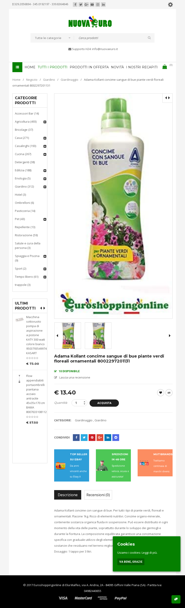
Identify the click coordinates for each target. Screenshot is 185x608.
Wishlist (160, 392)
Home (16, 80)
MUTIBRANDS (163, 454)
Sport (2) (20, 268)
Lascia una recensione (74, 377)
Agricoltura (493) (26, 121)
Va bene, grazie (130, 561)
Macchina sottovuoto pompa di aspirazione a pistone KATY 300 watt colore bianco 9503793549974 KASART (35, 335)
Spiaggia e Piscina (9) (27, 258)
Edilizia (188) (23, 170)
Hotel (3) (20, 195)
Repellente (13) (25, 227)
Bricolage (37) (24, 130)
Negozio (31, 80)
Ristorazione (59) (26, 235)
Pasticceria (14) (25, 211)
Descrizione (68, 494)
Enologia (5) (22, 178)
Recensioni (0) (98, 494)
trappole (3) (22, 285)
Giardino (49, 80)
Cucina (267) (23, 154)
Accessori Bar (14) (27, 113)
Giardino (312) (24, 186)
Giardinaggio (69, 80)
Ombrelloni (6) (24, 203)
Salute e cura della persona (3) (27, 245)
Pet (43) (20, 219)
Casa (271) (22, 138)
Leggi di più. (149, 553)
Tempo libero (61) (26, 277)
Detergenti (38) (25, 162)
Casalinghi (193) (25, 146)
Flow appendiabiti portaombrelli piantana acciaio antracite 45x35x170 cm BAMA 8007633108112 (35, 394)
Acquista (104, 403)
